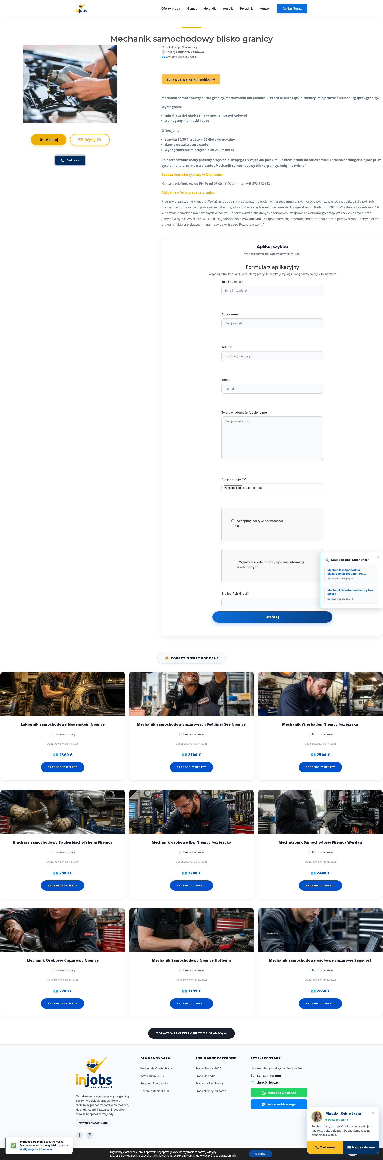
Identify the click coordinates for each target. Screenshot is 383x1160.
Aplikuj (52, 139)
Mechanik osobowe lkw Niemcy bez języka (191, 842)
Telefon (226, 347)
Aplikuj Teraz (292, 8)
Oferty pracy (170, 8)
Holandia (210, 8)
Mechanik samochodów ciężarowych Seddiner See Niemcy (191, 724)
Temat (226, 380)
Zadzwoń (73, 160)
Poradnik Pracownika (154, 1083)
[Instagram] (89, 1135)
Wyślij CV (93, 139)
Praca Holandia (205, 1075)
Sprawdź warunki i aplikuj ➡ (190, 79)
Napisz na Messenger (282, 1104)
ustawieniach (227, 1155)
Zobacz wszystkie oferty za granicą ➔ (191, 1033)
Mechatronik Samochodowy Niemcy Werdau (320, 842)
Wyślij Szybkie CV (152, 1075)
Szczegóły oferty (62, 767)
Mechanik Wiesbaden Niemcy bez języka (320, 724)
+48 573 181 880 (268, 1076)
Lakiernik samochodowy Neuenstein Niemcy (63, 724)
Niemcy (192, 8)
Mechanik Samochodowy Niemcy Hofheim (191, 960)
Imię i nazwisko (232, 282)
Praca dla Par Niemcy (209, 1083)
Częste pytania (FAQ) (154, 1091)
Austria (228, 8)
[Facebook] (79, 1135)
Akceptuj (260, 1154)
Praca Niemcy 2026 (208, 1068)
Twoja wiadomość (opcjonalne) (244, 412)
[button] (352, 1149)
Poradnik (246, 8)
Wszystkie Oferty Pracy (156, 1068)
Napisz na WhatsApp (282, 1092)
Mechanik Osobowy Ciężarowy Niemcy (63, 960)
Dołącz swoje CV (233, 479)
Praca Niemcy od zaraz (210, 1091)
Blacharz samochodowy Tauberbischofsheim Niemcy (62, 842)
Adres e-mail (230, 314)
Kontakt (265, 8)
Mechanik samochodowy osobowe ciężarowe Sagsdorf (320, 960)
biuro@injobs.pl (267, 1082)
